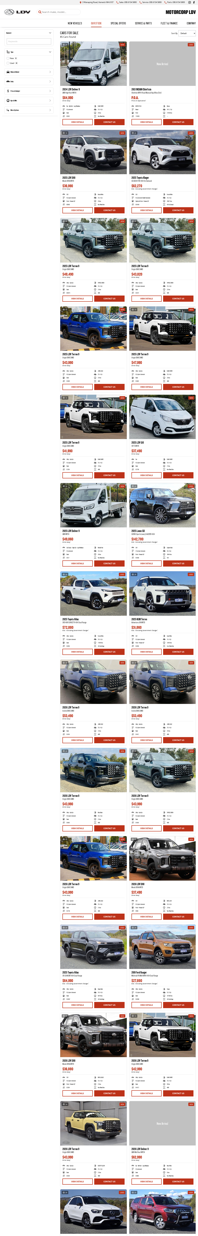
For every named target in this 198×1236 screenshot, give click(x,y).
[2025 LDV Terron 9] (93, 240)
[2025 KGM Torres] (162, 593)
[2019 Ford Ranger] (162, 946)
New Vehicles (75, 23)
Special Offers (118, 23)
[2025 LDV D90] (93, 152)
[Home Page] (17, 12)
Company (191, 23)
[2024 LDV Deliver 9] (93, 64)
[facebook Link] (194, 2)
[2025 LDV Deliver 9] (93, 505)
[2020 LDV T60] (162, 1211)
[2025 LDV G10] (162, 417)
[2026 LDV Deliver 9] (162, 1123)
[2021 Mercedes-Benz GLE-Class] (93, 1211)
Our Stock (96, 23)
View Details (77, 122)
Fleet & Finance (169, 23)
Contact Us (109, 122)
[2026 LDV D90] (162, 858)
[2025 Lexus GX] (162, 505)
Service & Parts (143, 23)
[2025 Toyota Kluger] (162, 152)
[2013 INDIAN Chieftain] (162, 64)
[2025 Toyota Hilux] (93, 593)
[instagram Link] (189, 2)
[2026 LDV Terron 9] (93, 682)
